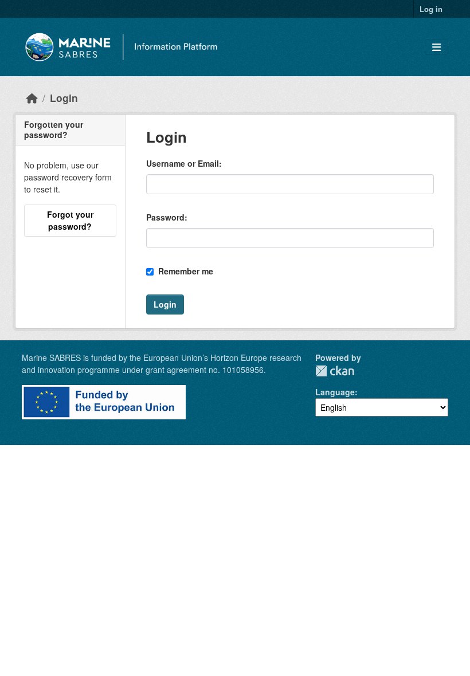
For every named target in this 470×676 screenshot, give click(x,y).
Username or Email (182, 163)
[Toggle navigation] (436, 47)
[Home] (32, 98)
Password (165, 217)
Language (335, 392)
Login (64, 98)
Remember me (184, 271)
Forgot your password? (70, 220)
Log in (431, 8)
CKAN (334, 371)
